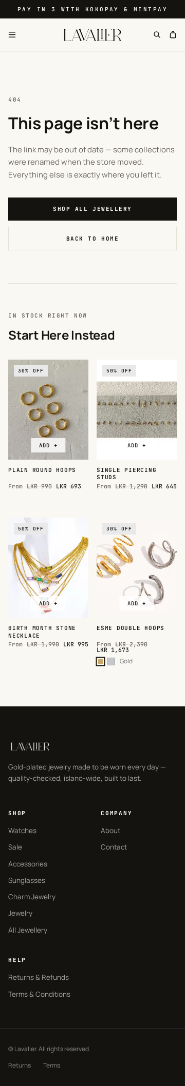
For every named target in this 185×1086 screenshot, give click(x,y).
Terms (51, 1065)
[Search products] (157, 34)
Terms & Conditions (39, 994)
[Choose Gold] (100, 661)
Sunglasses (26, 880)
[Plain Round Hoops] (48, 410)
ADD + (48, 445)
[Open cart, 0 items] (173, 34)
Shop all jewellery (92, 208)
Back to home (92, 238)
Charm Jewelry (31, 896)
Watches (22, 830)
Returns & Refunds (38, 977)
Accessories (27, 863)
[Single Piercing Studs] (137, 410)
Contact (114, 847)
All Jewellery (27, 930)
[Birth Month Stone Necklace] (48, 568)
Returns (19, 1065)
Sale (15, 847)
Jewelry (20, 913)
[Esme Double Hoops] (137, 568)
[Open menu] (12, 34)
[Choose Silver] (111, 661)
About (110, 830)
